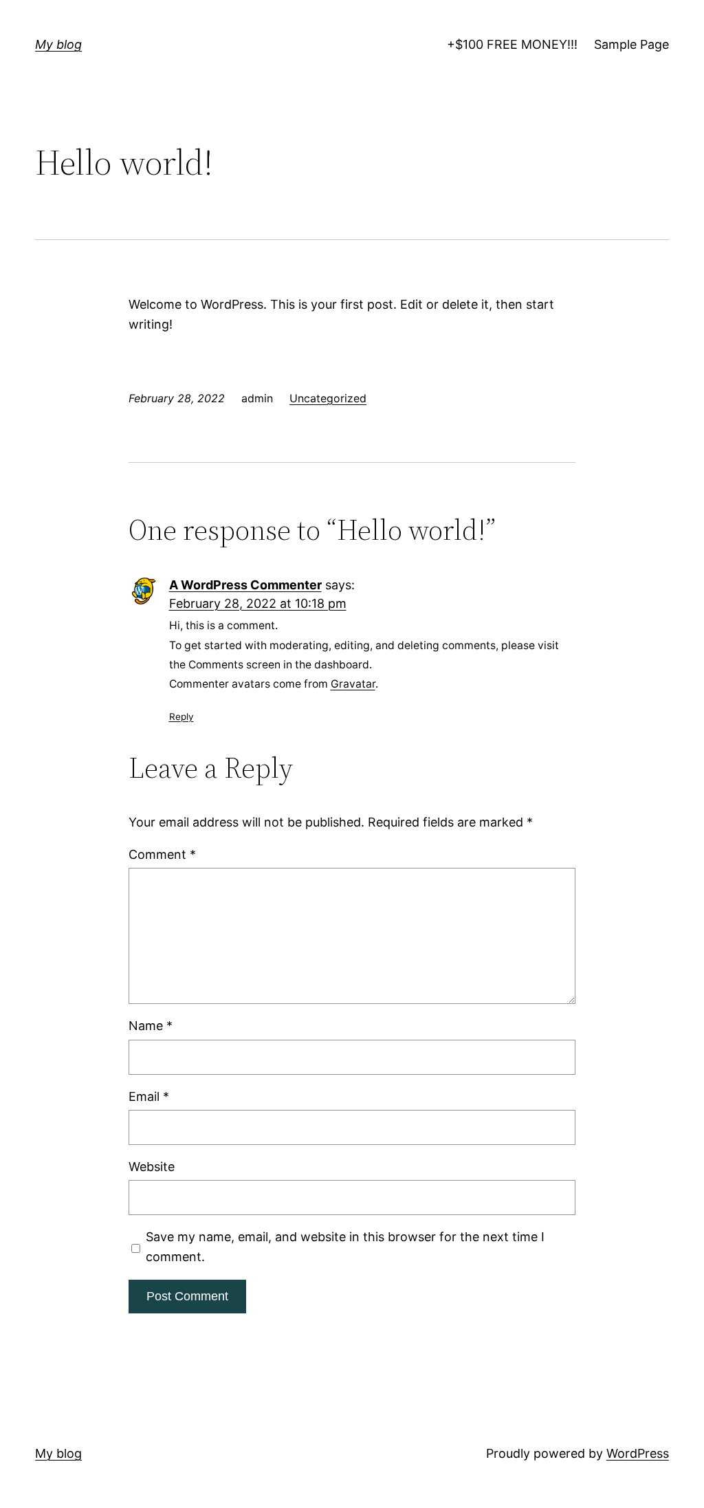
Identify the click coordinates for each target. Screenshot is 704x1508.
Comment (162, 854)
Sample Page (631, 44)
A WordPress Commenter (245, 585)
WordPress (637, 1453)
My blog (58, 44)
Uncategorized (327, 398)
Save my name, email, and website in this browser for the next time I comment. (345, 1247)
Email (149, 1096)
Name (151, 1025)
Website (152, 1166)
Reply (181, 716)
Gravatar (353, 683)
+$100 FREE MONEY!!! (512, 44)
